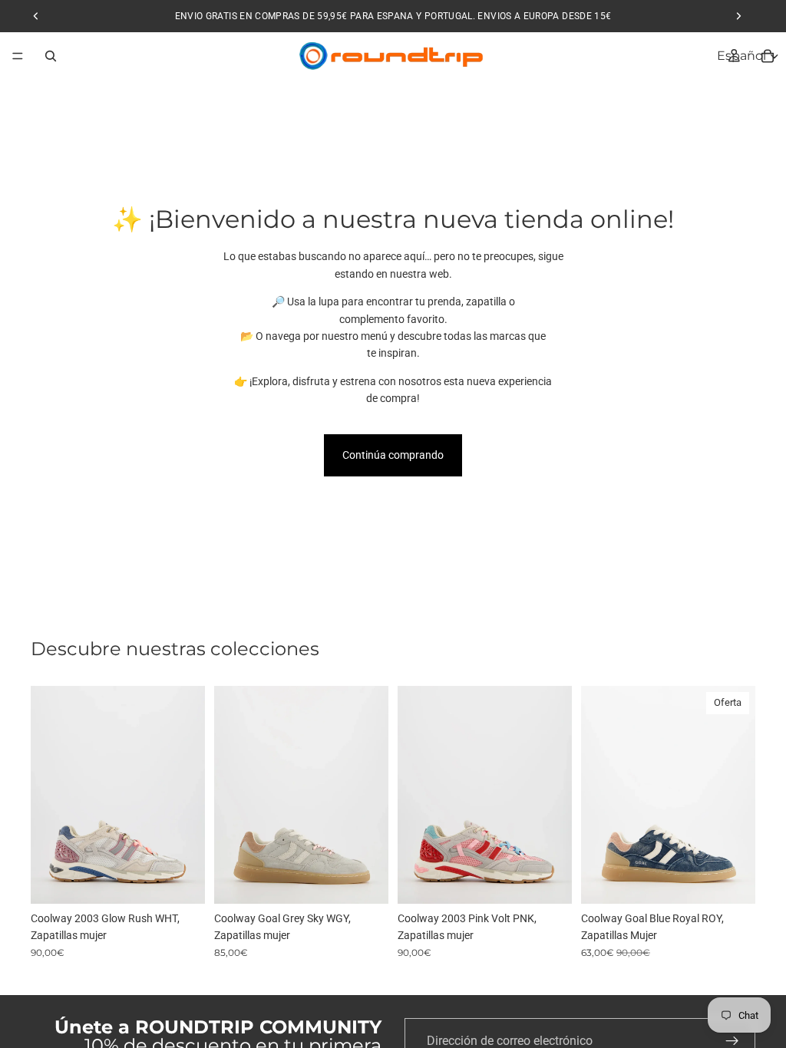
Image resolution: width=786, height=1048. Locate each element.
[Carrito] (767, 56)
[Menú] (17, 56)
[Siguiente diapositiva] (188, 795)
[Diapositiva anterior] (47, 795)
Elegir (194, 880)
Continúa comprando (393, 455)
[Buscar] (51, 56)
